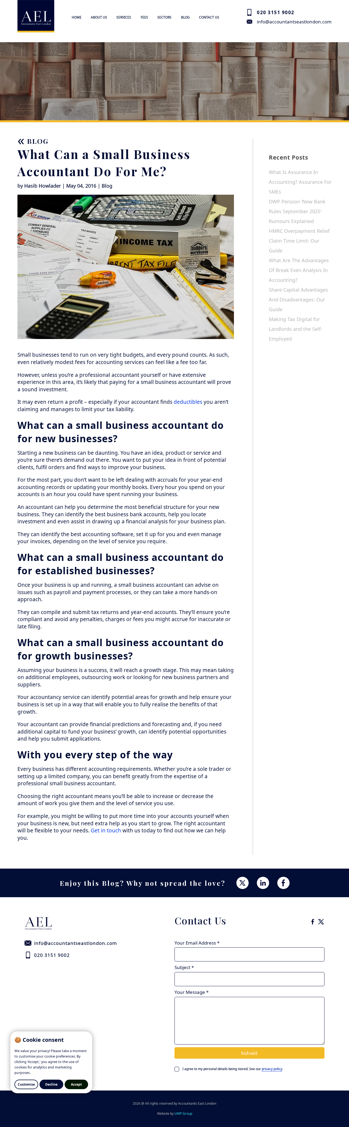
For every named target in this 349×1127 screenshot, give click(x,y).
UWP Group (183, 1113)
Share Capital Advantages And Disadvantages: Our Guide (298, 299)
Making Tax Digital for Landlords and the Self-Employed (295, 329)
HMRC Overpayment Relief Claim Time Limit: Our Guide (299, 241)
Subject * (184, 967)
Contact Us (209, 17)
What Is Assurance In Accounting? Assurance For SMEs (300, 182)
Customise (26, 1084)
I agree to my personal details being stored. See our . (232, 1069)
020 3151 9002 (275, 12)
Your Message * (191, 992)
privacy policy (272, 1069)
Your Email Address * (196, 943)
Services (123, 17)
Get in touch (106, 830)
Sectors (164, 17)
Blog (185, 17)
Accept (76, 1084)
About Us (99, 17)
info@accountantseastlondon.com (294, 22)
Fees (144, 17)
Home (77, 17)
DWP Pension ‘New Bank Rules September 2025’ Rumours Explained (297, 211)
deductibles (188, 401)
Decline (51, 1084)
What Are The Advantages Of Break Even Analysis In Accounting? (299, 270)
